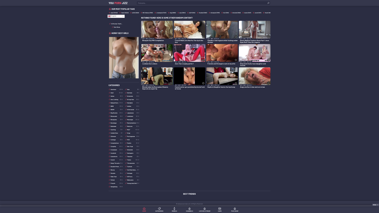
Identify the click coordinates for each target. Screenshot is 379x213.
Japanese (133, 113)
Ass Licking (117, 99)
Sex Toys (133, 146)
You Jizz (118, 3)
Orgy (133, 133)
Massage (133, 119)
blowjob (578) (215, 13)
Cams (220, 211)
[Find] (268, 3)
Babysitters (117, 103)
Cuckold (117, 153)
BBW (117, 106)
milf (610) (192, 13)
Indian (133, 106)
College (117, 140)
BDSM (117, 109)
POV (133, 140)
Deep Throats (117, 163)
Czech (117, 160)
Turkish (133, 166)
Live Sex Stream (204, 211)
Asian (117, 96)
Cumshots (117, 156)
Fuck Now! (234, 211)
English (113, 16)
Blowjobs (117, 119)
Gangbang (117, 186)
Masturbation (133, 123)
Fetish (117, 180)
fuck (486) (268, 13)
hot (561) (226, 13)
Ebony (117, 170)
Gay (133, 89)
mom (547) (247, 13)
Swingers (133, 153)
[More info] (170, 36)
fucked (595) (203, 13)
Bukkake (117, 126)
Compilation (117, 143)
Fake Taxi (117, 176)
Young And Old (133, 183)
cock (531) (258, 13)
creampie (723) (161, 13)
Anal (117, 93)
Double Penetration (117, 166)
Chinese (117, 136)
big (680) (173, 13)
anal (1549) (114, 13)
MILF (133, 129)
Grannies (133, 96)
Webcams (133, 180)
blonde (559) (236, 13)
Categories (159, 211)
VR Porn (133, 176)
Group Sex (133, 99)
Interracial (133, 109)
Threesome (133, 163)
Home (144, 211)
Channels (189, 211)
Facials (117, 173)
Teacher (133, 156)
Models (174, 211)
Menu (374, 205)
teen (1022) (125, 13)
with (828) (135, 13)
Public (133, 143)
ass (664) (182, 13)
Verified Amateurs (133, 170)
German (133, 93)
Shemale (133, 150)
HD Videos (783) (148, 13)
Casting (117, 129)
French (117, 183)
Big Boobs (117, 113)
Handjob (133, 103)
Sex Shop (117, 27)
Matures (133, 126)
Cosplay (117, 146)
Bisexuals (117, 116)
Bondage (117, 123)
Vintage (133, 173)
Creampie (117, 150)
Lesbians (133, 116)
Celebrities (117, 133)
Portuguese (133, 136)
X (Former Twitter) (117, 24)
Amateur (117, 89)
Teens (133, 160)
